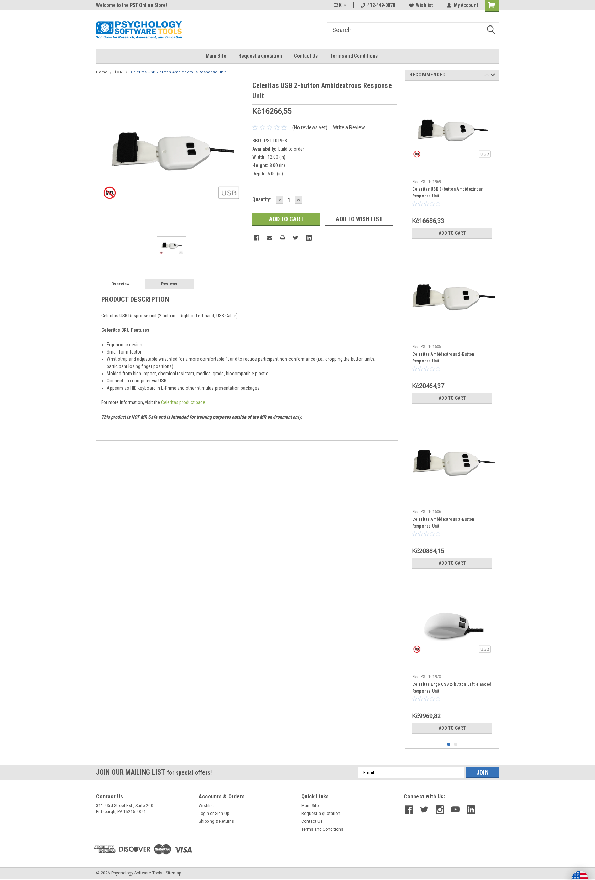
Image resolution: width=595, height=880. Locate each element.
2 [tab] (456, 744)
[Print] (282, 238)
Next (492, 76)
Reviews (169, 283)
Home (101, 72)
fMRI (119, 72)
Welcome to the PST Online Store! (131, 5)
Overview (120, 283)
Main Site (216, 56)
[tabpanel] (452, 164)
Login (204, 813)
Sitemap (173, 873)
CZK (337, 5)
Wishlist (424, 5)
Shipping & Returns (216, 821)
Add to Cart (452, 233)
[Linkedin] (309, 238)
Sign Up (222, 813)
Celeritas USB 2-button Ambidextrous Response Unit (178, 72)
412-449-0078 (381, 5)
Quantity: (261, 199)
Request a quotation (260, 56)
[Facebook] (256, 238)
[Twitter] (296, 238)
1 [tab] (449, 744)
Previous (486, 76)
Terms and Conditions (354, 56)
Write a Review (349, 127)
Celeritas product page (183, 402)
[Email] (269, 238)
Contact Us (306, 56)
